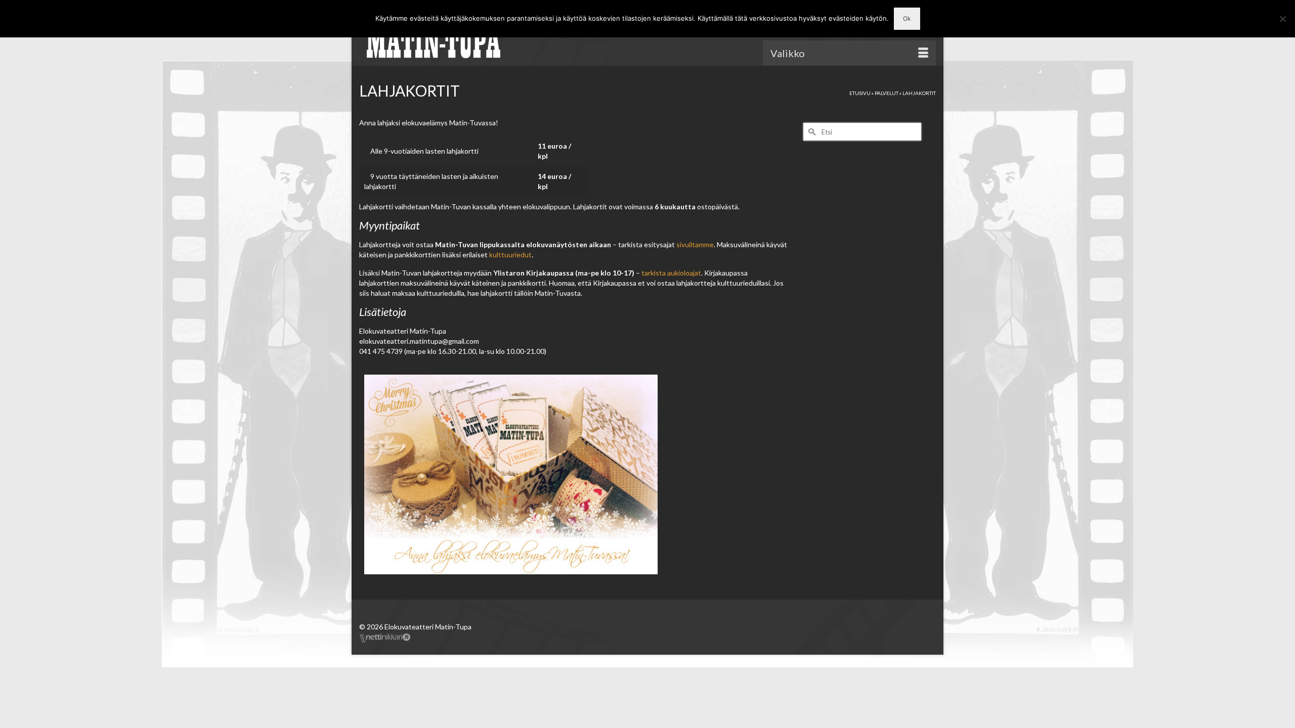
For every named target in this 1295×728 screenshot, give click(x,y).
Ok (907, 18)
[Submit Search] (810, 132)
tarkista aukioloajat (671, 272)
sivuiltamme (695, 244)
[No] (1282, 19)
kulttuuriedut (510, 254)
